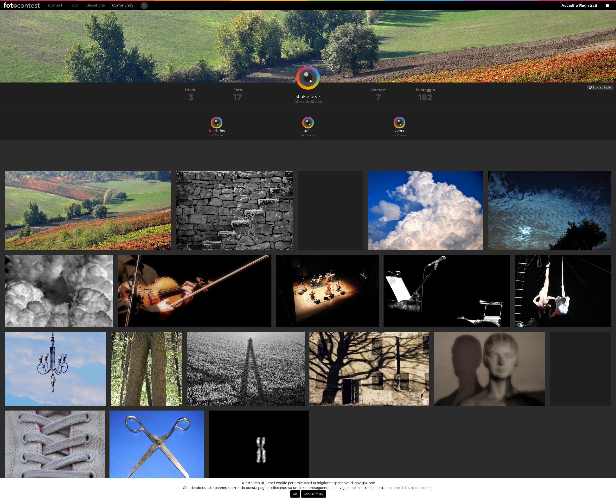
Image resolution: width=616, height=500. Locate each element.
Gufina (308, 131)
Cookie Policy (313, 494)
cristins (218, 131)
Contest (55, 5)
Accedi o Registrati (579, 5)
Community (122, 5)
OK (295, 494)
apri (88, 210)
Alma (399, 131)
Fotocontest (22, 5)
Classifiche (95, 5)
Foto (74, 5)
